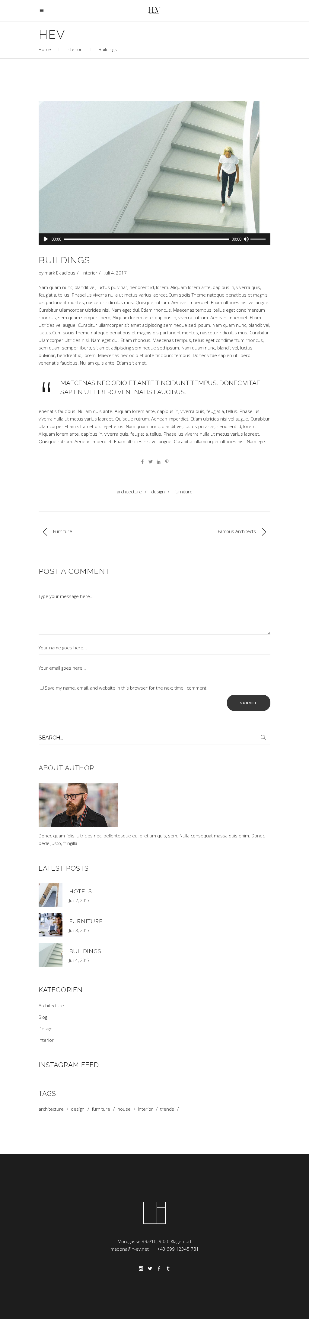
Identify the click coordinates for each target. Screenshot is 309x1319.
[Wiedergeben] (46, 239)
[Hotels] (50, 895)
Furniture (183, 492)
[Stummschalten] (245, 239)
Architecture (129, 492)
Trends (167, 1109)
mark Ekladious (60, 273)
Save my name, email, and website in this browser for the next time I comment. (126, 688)
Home (45, 49)
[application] (154, 239)
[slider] (258, 239)
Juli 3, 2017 (79, 930)
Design (158, 492)
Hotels (80, 891)
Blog (43, 1017)
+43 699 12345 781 (178, 1249)
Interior (74, 49)
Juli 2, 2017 (79, 900)
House (124, 1109)
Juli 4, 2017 (115, 273)
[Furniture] (50, 925)
